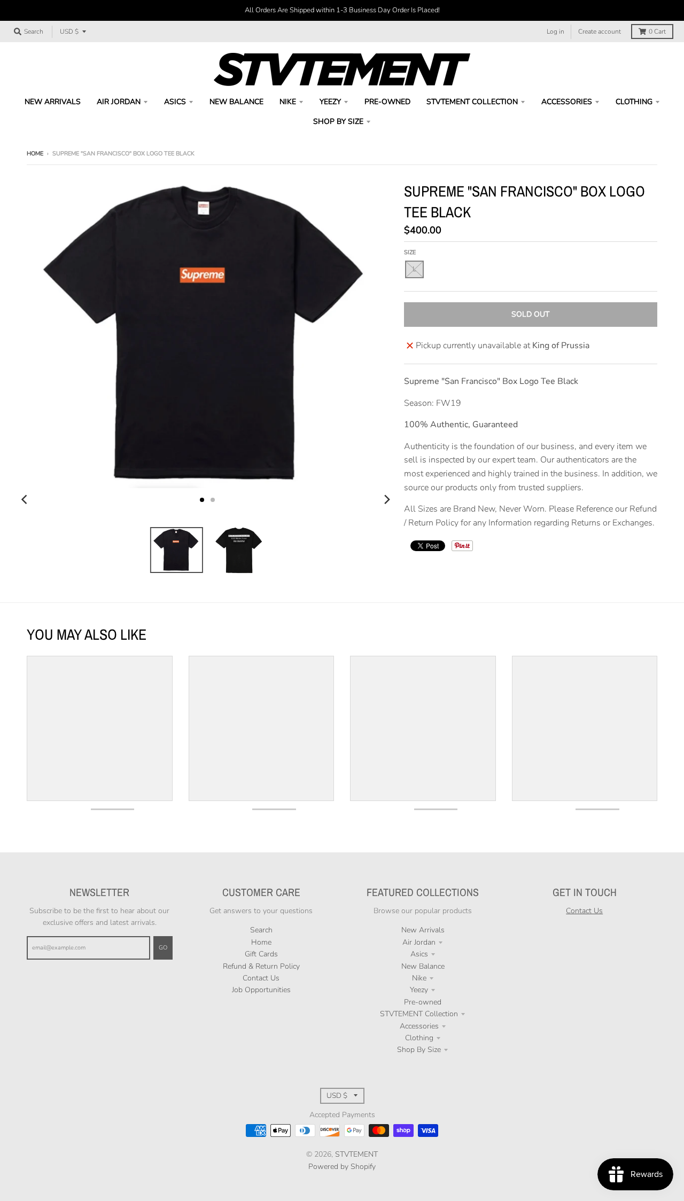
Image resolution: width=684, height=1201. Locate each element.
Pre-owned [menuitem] (387, 102)
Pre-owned (422, 1002)
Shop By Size (419, 1050)
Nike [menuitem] (287, 102)
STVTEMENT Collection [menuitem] (472, 102)
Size (410, 252)
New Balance (423, 966)
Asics (419, 954)
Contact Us (261, 978)
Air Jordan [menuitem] (119, 102)
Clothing (419, 1038)
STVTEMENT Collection (419, 1014)
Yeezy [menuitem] (330, 102)
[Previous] (25, 500)
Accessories (419, 1026)
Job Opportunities (261, 990)
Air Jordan (419, 942)
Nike (419, 978)
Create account (599, 31)
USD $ (69, 31)
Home (35, 154)
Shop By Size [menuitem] (338, 121)
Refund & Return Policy (261, 966)
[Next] (387, 500)
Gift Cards (261, 954)
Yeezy (419, 990)
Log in (555, 31)
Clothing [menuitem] (634, 102)
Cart (657, 31)
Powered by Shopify (342, 1166)
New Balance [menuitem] (236, 102)
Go (163, 948)
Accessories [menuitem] (566, 102)
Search (261, 930)
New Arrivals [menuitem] (53, 102)
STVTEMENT (356, 1154)
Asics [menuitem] (175, 102)
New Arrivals (423, 930)
